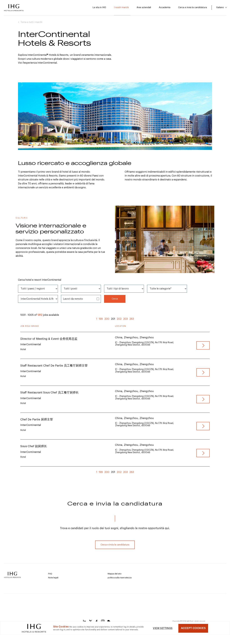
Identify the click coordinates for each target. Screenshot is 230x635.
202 (119, 319)
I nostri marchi (121, 7)
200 (106, 319)
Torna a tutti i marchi (31, 22)
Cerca (115, 299)
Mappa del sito (115, 574)
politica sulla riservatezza (120, 578)
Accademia (164, 7)
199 (101, 319)
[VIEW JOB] (203, 345)
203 (125, 319)
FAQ (50, 574)
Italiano (220, 7)
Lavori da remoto (73, 299)
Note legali (53, 578)
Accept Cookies (193, 628)
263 (131, 319)
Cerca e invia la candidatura (192, 7)
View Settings (162, 628)
